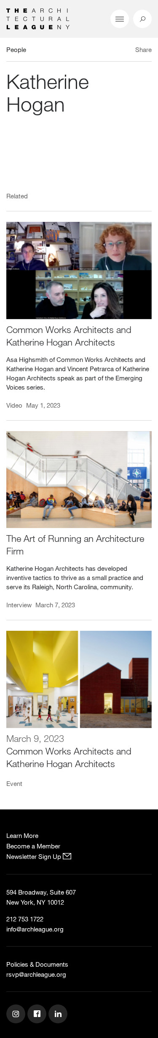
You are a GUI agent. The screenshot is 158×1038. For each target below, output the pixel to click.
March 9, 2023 (35, 738)
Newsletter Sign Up (34, 856)
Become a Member (33, 846)
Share (143, 49)
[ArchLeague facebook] (37, 1014)
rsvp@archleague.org (36, 974)
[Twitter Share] (118, 51)
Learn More (22, 835)
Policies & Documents (37, 964)
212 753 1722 (24, 919)
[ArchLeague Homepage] (38, 18)
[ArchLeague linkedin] (59, 1014)
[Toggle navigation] (119, 19)
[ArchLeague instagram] (16, 1014)
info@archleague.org (35, 929)
